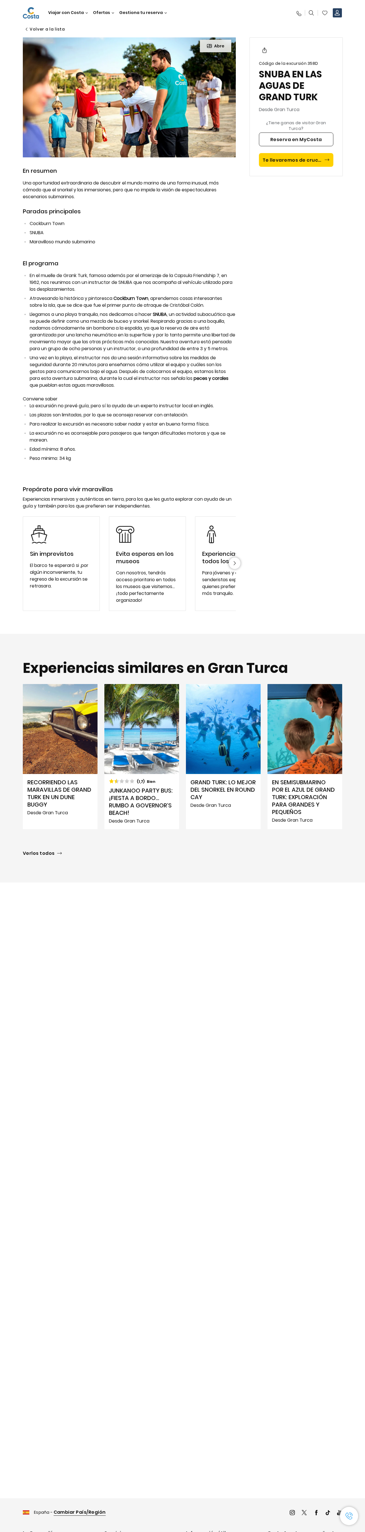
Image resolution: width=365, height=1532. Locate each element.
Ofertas (101, 12)
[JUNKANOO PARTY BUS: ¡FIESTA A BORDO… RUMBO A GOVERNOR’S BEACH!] (141, 756)
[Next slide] (234, 563)
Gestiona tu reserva (141, 12)
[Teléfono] (298, 13)
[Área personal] (337, 13)
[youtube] (339, 1513)
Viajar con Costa (66, 12)
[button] (325, 13)
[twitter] (304, 1513)
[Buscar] (311, 13)
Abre (219, 46)
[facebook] (316, 1513)
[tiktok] (328, 1513)
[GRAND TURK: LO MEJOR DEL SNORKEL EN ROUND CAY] (223, 756)
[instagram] (292, 1513)
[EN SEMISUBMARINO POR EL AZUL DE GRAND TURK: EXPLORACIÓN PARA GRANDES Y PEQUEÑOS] (304, 756)
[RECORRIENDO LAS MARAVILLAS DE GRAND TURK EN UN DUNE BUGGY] (60, 756)
